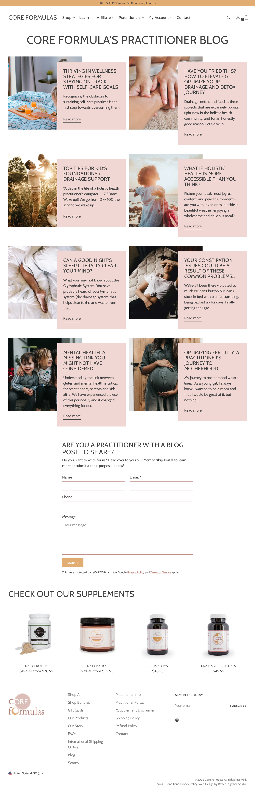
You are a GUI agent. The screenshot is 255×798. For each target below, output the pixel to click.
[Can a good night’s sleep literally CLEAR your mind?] (45, 287)
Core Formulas (214, 779)
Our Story (75, 726)
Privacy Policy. (189, 784)
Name (67, 477)
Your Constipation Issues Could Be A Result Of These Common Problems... (209, 268)
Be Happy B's (158, 666)
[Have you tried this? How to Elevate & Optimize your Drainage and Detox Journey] (166, 100)
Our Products (78, 718)
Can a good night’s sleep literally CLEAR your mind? (89, 265)
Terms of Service (160, 572)
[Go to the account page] (236, 17)
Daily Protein (36, 666)
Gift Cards (75, 710)
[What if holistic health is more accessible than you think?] (166, 195)
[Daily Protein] (36, 633)
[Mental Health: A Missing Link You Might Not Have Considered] (45, 382)
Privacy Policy (135, 572)
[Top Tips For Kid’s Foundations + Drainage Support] (45, 190)
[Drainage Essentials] (219, 633)
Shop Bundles (79, 702)
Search (73, 763)
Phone (67, 497)
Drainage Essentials (218, 666)
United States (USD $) (26, 773)
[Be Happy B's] (158, 633)
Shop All (74, 694)
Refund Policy (126, 726)
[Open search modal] (229, 17)
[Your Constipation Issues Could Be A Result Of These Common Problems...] (166, 287)
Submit (72, 562)
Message (69, 516)
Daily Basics (97, 666)
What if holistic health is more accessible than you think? (210, 176)
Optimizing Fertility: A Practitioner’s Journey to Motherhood (211, 361)
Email (135, 477)
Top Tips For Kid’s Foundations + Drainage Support (86, 173)
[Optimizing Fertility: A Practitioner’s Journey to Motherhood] (166, 379)
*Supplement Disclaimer (135, 710)
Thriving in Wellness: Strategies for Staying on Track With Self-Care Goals (90, 79)
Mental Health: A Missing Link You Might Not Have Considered (84, 361)
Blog (71, 755)
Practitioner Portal (130, 702)
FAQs (72, 733)
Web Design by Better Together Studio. (223, 784)
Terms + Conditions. (167, 784)
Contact (122, 733)
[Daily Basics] (97, 633)
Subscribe (238, 705)
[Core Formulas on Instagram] (177, 720)
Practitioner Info (128, 694)
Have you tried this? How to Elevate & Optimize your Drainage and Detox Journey (210, 81)
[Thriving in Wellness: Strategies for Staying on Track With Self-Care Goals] (45, 93)
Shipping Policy (128, 718)
